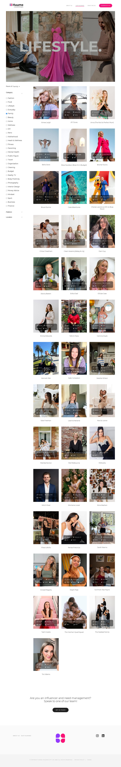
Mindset (11, 194)
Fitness (11, 144)
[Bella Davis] (46, 144)
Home (10, 121)
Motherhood (13, 137)
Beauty (10, 117)
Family (10, 113)
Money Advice (13, 190)
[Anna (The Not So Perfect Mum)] (102, 102)
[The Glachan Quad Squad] (74, 612)
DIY (9, 129)
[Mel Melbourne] (74, 443)
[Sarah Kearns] (102, 527)
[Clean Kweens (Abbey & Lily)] (74, 231)
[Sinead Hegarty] (46, 570)
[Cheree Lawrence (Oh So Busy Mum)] (102, 187)
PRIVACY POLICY (79, 759)
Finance (11, 206)
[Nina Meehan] (102, 485)
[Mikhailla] (102, 443)
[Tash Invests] (46, 612)
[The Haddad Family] (102, 612)
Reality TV (12, 175)
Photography (13, 183)
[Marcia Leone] (102, 400)
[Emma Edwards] (46, 316)
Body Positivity (14, 179)
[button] (61, 710)
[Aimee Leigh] (46, 102)
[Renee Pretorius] (74, 527)
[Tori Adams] (46, 654)
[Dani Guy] (102, 231)
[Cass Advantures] (74, 187)
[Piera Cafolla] (46, 527)
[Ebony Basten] (46, 273)
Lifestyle (11, 106)
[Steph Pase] (74, 570)
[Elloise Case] (102, 273)
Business (11, 202)
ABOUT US (16, 735)
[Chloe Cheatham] (46, 231)
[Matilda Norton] (46, 443)
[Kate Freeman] (46, 400)
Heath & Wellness (15, 140)
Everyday (11, 110)
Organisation (13, 164)
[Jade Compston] (74, 358)
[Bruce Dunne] (46, 187)
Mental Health (13, 152)
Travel (10, 160)
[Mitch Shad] (46, 485)
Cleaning (11, 167)
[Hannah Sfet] (46, 358)
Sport (10, 198)
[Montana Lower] (74, 485)
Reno (10, 133)
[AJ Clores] (74, 102)
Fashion (11, 98)
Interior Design (14, 187)
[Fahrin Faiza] (74, 316)
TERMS (89, 759)
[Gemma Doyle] (102, 316)
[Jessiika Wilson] (102, 358)
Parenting (12, 148)
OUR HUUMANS (26, 735)
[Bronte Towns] (102, 144)
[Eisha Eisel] (74, 273)
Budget (11, 171)
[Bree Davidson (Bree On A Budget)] (74, 145)
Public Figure (13, 156)
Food (10, 102)
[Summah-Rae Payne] (102, 570)
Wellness (11, 125)
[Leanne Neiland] (74, 400)
